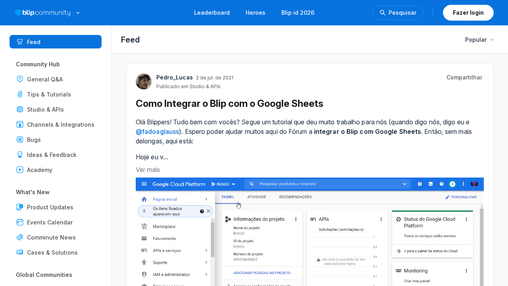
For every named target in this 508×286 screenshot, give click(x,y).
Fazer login (468, 12)
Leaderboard (212, 12)
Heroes (256, 12)
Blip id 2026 (297, 12)
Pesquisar (402, 12)
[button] (56, 79)
